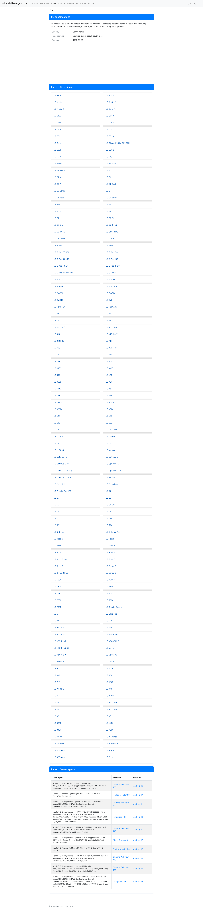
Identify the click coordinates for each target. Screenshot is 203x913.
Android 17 (138, 795)
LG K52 (109, 389)
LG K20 (57, 348)
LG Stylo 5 (110, 559)
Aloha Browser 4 (120, 840)
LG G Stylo (58, 279)
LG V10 (57, 620)
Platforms (44, 3)
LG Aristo (58, 102)
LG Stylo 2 (110, 552)
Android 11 (137, 804)
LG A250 (57, 95)
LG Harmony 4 (112, 307)
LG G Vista (58, 286)
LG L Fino (110, 443)
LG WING (110, 696)
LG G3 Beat (111, 184)
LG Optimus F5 (60, 457)
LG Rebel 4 (110, 539)
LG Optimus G (112, 457)
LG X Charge (111, 736)
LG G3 (108, 177)
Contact (92, 3)
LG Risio (57, 545)
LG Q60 (109, 518)
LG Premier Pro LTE (62, 491)
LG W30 (109, 682)
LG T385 (57, 580)
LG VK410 (110, 661)
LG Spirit (57, 552)
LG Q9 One (110, 504)
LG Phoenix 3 (59, 484)
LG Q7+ (109, 498)
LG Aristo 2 (111, 102)
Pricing (83, 3)
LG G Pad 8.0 (112, 252)
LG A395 (110, 95)
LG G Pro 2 (111, 273)
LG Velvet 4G (111, 655)
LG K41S (109, 368)
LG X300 (57, 723)
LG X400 (109, 723)
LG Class (57, 143)
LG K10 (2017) (112, 334)
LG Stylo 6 (58, 566)
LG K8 (108, 320)
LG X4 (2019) (111, 709)
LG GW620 (110, 293)
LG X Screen (59, 750)
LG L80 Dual (111, 429)
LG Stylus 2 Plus (61, 573)
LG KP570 (58, 409)
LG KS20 (109, 409)
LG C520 (110, 136)
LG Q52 (57, 518)
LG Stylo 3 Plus (60, 559)
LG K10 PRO (59, 341)
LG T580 (109, 600)
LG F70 (109, 157)
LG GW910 (58, 300)
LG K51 (109, 382)
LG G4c (57, 204)
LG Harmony (59, 307)
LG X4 (56, 709)
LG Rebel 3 (58, 539)
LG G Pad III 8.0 (113, 266)
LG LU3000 (59, 450)
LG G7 (56, 218)
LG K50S (57, 382)
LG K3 (108, 313)
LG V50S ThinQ (112, 641)
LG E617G (110, 150)
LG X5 (56, 716)
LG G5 (108, 204)
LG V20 (109, 620)
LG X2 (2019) (111, 702)
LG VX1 (57, 675)
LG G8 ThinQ (59, 232)
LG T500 (57, 586)
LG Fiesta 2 (59, 163)
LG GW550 (58, 293)
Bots (60, 3)
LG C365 (110, 122)
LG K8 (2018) (111, 327)
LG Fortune (111, 163)
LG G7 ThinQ (111, 225)
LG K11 (109, 341)
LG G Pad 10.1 (112, 259)
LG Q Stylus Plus (113, 532)
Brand (53, 3)
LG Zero (109, 757)
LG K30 (109, 354)
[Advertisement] (101, 65)
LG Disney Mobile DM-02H (118, 143)
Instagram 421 (119, 817)
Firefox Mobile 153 (121, 795)
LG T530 (57, 600)
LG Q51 (109, 511)
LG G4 (108, 191)
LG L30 (109, 416)
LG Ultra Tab (111, 614)
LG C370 (57, 129)
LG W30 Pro (59, 689)
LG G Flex (58, 245)
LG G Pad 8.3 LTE (61, 259)
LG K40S (57, 368)
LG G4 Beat (59, 197)
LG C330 (110, 116)
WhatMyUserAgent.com (15, 3)
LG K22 (57, 354)
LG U (56, 614)
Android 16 (138, 786)
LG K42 (57, 375)
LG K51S (57, 389)
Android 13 (138, 817)
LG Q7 (56, 498)
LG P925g (110, 477)
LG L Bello (110, 436)
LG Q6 (108, 491)
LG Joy (57, 313)
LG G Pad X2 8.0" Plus (63, 273)
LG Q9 (56, 504)
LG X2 (56, 702)
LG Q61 (57, 525)
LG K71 (109, 395)
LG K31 (57, 361)
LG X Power (59, 743)
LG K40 (109, 361)
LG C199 (57, 116)
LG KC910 (110, 402)
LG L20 (57, 416)
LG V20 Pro (59, 627)
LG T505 (109, 586)
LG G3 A (57, 184)
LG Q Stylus (59, 532)
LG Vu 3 (109, 668)
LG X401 (57, 730)
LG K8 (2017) (59, 327)
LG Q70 (109, 525)
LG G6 (108, 211)
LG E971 (57, 157)
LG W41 (57, 696)
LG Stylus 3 (111, 573)
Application (69, 3)
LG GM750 (110, 245)
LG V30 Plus (59, 634)
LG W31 (109, 689)
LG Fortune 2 (59, 170)
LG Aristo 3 (59, 109)
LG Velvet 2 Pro (61, 655)
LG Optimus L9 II (113, 464)
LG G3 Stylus (59, 191)
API (77, 3)
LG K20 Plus (111, 348)
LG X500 (109, 730)
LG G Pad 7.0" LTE (62, 252)
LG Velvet (110, 648)
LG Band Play (112, 109)
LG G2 (108, 170)
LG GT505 (110, 279)
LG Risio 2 (110, 545)
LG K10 (57, 334)
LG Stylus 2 (111, 566)
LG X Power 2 (112, 743)
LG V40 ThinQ (112, 634)
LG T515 (109, 593)
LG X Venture (59, 757)
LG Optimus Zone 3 (62, 477)
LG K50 (109, 375)
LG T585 (57, 607)
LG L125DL (58, 436)
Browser (34, 3)
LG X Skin (110, 750)
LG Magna (110, 450)
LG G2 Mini (58, 177)
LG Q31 (57, 511)
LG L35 (57, 423)
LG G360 (110, 238)
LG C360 (58, 122)
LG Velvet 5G (59, 661)
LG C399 (58, 136)
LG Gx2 (109, 300)
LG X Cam (58, 736)
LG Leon (57, 443)
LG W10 (109, 675)
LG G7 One (58, 225)
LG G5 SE (58, 211)
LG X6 (108, 716)
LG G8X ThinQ (60, 238)
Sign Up (196, 3)
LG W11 (57, 682)
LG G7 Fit (110, 218)
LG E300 (57, 150)
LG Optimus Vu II (113, 470)
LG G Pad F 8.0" (61, 266)
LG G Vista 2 (111, 286)
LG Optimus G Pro (62, 464)
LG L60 (109, 423)
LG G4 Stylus (111, 197)
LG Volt (57, 668)
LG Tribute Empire (114, 607)
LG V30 (109, 627)
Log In (188, 3)
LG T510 (57, 593)
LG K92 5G (58, 402)
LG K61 (57, 395)
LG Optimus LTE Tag (63, 470)
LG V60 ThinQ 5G (61, 648)
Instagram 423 (119, 881)
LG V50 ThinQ (60, 641)
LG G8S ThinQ (112, 232)
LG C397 (110, 129)
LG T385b (110, 580)
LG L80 (57, 429)
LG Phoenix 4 (112, 484)
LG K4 (56, 320)
